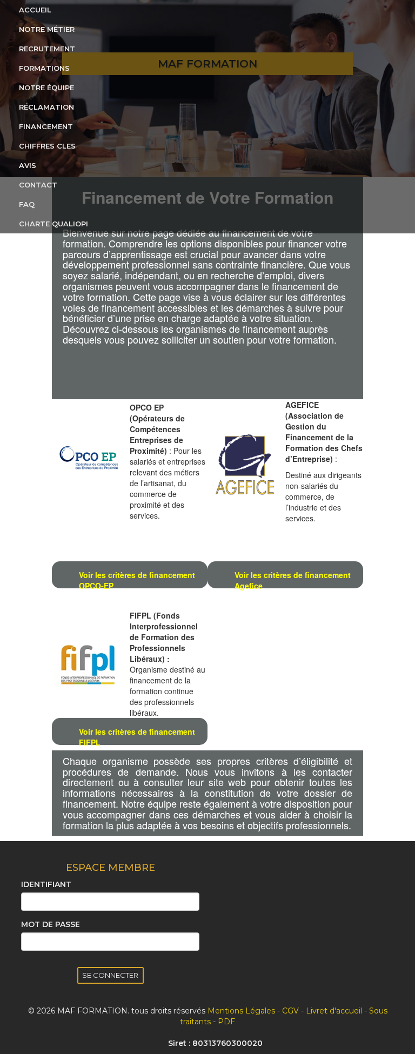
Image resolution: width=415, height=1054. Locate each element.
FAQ (27, 204)
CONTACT (38, 184)
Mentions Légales (241, 1011)
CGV (290, 1011)
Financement (46, 126)
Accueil (35, 9)
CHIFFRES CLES (47, 146)
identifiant (46, 884)
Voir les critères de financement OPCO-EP (137, 578)
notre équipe (46, 87)
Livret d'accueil (334, 1011)
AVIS (27, 165)
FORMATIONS (44, 68)
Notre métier (47, 29)
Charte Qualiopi (53, 223)
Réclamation (46, 107)
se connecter (110, 975)
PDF (226, 1021)
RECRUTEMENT (47, 48)
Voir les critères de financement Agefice (293, 578)
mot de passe (50, 924)
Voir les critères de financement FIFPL (137, 735)
